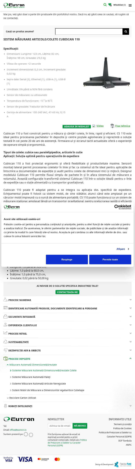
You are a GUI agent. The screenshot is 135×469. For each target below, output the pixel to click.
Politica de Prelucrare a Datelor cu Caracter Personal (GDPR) (67, 443)
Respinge (66, 259)
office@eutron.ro (18, 429)
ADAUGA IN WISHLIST (76, 126)
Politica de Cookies (122, 428)
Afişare (121, 249)
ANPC (129, 444)
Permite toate (110, 259)
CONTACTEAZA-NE (67, 292)
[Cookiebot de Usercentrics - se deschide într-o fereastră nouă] (116, 207)
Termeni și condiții (123, 424)
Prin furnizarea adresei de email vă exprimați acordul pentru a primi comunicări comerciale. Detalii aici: (67, 440)
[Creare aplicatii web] (123, 464)
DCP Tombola (125, 440)
